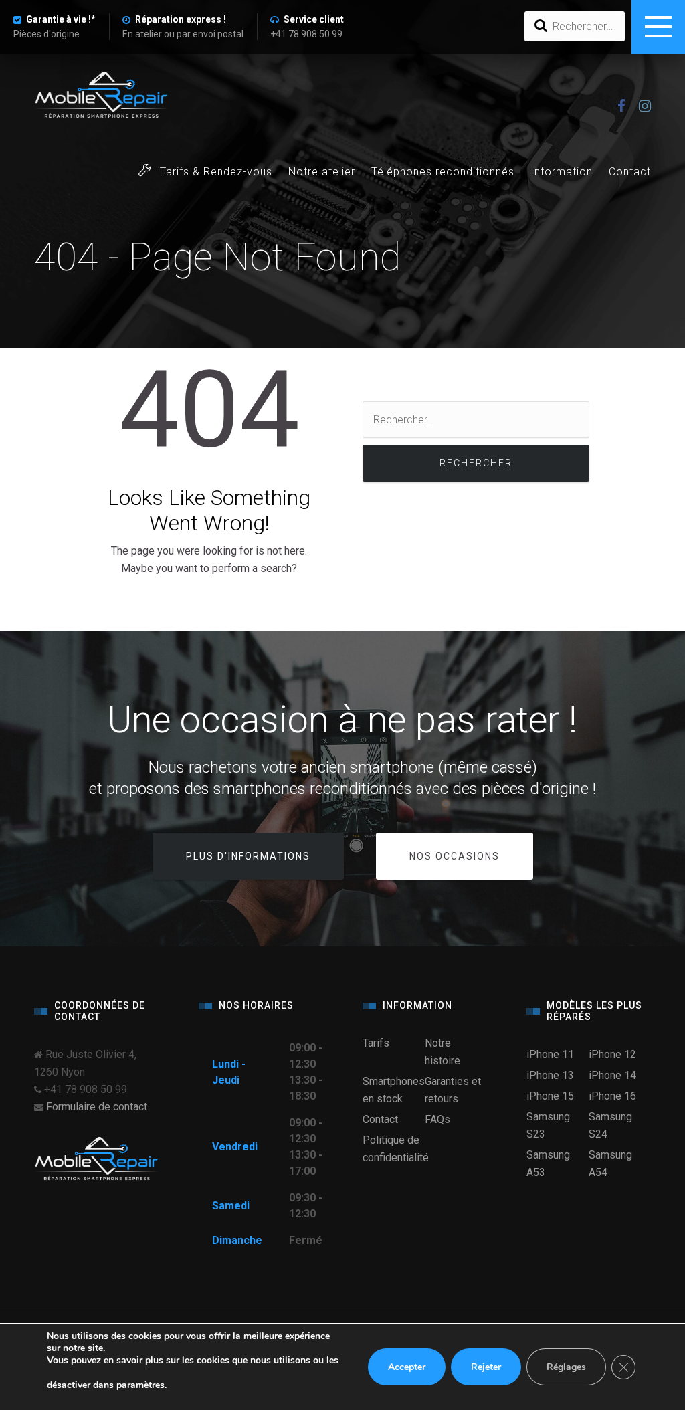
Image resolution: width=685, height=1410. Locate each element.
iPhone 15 (550, 1096)
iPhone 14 (612, 1075)
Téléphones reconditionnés (442, 171)
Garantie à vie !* (61, 19)
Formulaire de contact (96, 1106)
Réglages (566, 1367)
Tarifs (376, 1043)
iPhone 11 (550, 1054)
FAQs (437, 1119)
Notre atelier (321, 171)
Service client (314, 19)
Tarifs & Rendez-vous (214, 171)
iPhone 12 (612, 1054)
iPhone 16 (612, 1096)
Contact (630, 171)
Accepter (406, 1367)
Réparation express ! (180, 19)
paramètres (140, 1385)
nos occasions (454, 856)
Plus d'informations (248, 856)
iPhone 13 (550, 1075)
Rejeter (486, 1367)
